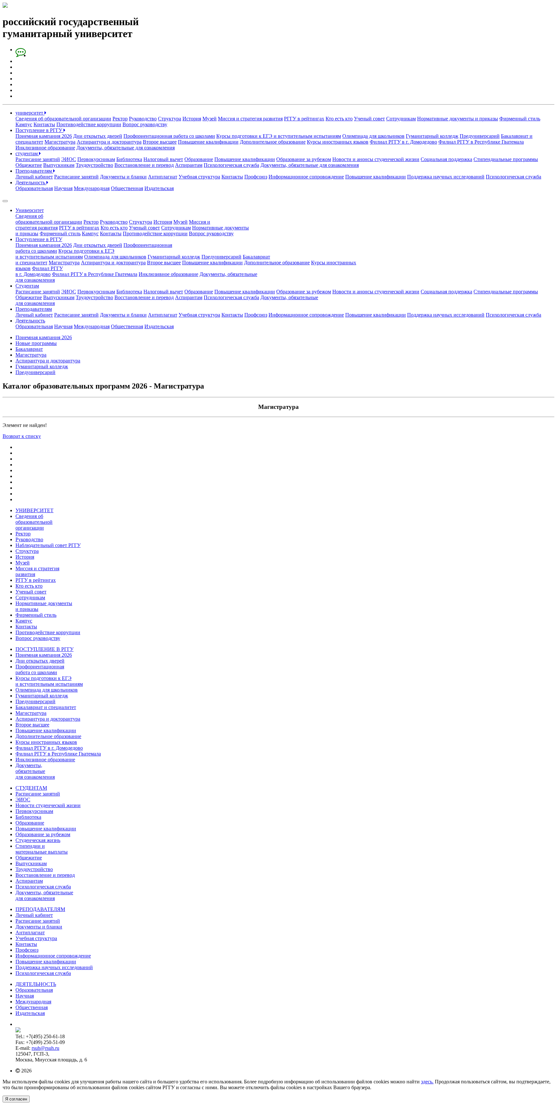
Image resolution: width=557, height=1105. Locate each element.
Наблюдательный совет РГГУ (48, 545)
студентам (27, 153)
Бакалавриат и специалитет (45, 707)
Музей (209, 118)
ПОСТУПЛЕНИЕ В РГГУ (44, 649)
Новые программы (36, 343)
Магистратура (59, 142)
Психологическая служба (231, 165)
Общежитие (28, 165)
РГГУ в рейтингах (304, 118)
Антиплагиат (162, 176)
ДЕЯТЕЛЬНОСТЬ (35, 984)
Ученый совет (369, 118)
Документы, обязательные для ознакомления (125, 147)
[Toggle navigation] (5, 201)
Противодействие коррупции (88, 124)
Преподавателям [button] (33, 309)
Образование (198, 159)
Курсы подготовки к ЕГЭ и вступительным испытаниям (278, 136)
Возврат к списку (22, 436)
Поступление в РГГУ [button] (38, 239)
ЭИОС (68, 159)
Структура (169, 118)
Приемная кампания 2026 (43, 136)
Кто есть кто (339, 118)
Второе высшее (160, 142)
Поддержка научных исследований (445, 176)
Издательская (159, 188)
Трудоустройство (94, 165)
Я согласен (16, 1099)
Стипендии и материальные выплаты (41, 849)
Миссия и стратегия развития (250, 118)
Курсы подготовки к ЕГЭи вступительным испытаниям (64, 253)
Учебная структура (199, 176)
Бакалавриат (29, 349)
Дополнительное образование (273, 142)
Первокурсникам (96, 159)
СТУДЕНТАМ (31, 788)
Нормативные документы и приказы (457, 118)
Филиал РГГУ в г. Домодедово (403, 142)
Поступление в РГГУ (39, 130)
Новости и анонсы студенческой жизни (375, 159)
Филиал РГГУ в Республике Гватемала (481, 142)
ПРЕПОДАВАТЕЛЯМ (40, 909)
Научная (63, 188)
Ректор (120, 118)
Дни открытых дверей (97, 136)
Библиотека (129, 159)
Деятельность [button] (30, 320)
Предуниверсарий (480, 136)
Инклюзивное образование (45, 147)
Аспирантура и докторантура (109, 142)
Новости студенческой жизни (48, 805)
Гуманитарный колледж (432, 136)
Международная (92, 188)
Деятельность (30, 182)
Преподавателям (34, 171)
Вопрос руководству (144, 124)
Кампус (23, 124)
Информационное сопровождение (306, 176)
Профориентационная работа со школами (169, 136)
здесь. (427, 1081)
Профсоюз (255, 176)
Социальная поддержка (446, 159)
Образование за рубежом (303, 159)
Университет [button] (29, 210)
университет (29, 113)
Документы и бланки (123, 176)
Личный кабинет (34, 176)
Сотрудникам (401, 118)
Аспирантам (188, 165)
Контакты (44, 124)
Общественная (127, 188)
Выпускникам (58, 165)
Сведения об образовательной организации (63, 118)
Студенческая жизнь (37, 840)
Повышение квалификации (208, 142)
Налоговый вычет (163, 159)
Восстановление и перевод (144, 165)
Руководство (143, 118)
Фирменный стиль (519, 118)
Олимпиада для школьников (373, 136)
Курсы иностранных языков (337, 142)
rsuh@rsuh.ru (45, 1048)
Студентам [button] (27, 286)
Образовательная (34, 188)
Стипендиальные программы (506, 159)
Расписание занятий (37, 159)
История (191, 118)
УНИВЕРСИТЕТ (34, 510)
